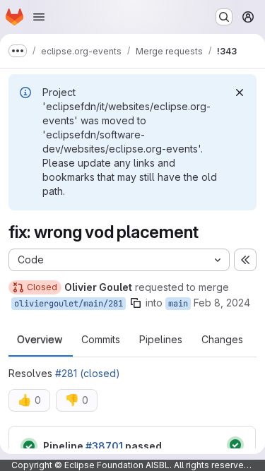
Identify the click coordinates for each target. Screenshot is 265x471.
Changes (222, 339)
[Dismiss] (239, 92)
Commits (100, 339)
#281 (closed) (87, 373)
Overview (39, 339)
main (178, 303)
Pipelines (160, 339)
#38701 (104, 446)
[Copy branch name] (135, 302)
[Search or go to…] (224, 16)
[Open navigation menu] (39, 17)
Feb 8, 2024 (222, 303)
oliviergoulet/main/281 (68, 303)
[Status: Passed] (28, 446)
